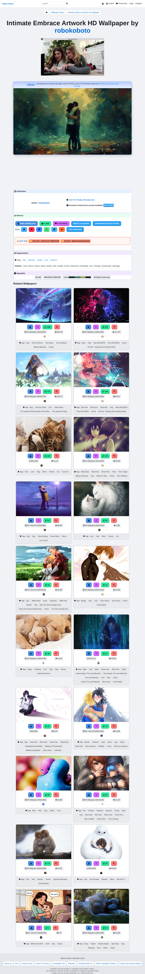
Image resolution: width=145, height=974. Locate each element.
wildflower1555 (50, 465)
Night (85, 669)
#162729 (72, 277)
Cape (103, 742)
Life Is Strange (113, 819)
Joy (91, 266)
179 (48, 391)
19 (48, 726)
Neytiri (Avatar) (103, 944)
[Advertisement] (72, 171)
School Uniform (37, 343)
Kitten (45, 472)
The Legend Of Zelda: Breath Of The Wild (34, 411)
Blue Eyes (94, 407)
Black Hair (95, 472)
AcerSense (108, 873)
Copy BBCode (75, 229)
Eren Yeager (123, 472)
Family (60, 944)
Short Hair (103, 407)
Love (32, 472)
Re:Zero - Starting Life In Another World (101, 347)
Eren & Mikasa (122, 476)
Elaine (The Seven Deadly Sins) (30, 609)
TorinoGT (108, 937)
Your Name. (49, 343)
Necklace (100, 810)
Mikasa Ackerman (82, 476)
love (46, 260)
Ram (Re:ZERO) (99, 343)
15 (106, 585)
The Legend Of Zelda (59, 411)
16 (48, 585)
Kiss (25, 266)
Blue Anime (106, 682)
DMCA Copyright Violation (105, 964)
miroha (50, 873)
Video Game (58, 407)
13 (106, 726)
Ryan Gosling (43, 536)
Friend (67, 266)
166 (106, 391)
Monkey (40, 879)
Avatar (112, 948)
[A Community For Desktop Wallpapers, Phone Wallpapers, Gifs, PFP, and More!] (46, 12)
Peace (37, 266)
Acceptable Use (58, 964)
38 (48, 654)
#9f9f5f (83, 277)
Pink (39, 810)
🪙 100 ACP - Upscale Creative (44, 241)
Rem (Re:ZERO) (113, 343)
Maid (83, 343)
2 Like (46, 224)
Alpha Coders (8, 4)
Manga (83, 601)
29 (106, 863)
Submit (111, 3)
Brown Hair (105, 472)
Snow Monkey (44, 883)
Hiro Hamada (94, 879)
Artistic (52, 810)
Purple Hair (54, 742)
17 (106, 928)
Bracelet (109, 810)
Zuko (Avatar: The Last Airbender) (115, 673)
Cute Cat (65, 472)
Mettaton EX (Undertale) (53, 746)
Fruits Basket (101, 605)
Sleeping (37, 669)
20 (106, 795)
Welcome (74, 266)
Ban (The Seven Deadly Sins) (50, 605)
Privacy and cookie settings (130, 964)
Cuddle (60, 266)
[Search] (67, 3)
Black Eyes (85, 472)
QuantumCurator (50, 937)
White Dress (36, 601)
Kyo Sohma (116, 601)
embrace (31, 260)
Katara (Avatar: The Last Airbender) (88, 673)
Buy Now (108, 205)
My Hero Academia (120, 746)
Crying (116, 810)
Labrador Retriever (43, 673)
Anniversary (106, 266)
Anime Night (117, 682)
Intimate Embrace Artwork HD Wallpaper (83, 12)
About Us (8, 964)
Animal (51, 472)
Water (97, 669)
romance (53, 260)
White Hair (63, 601)
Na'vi (99, 948)
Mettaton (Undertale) (33, 750)
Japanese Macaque (60, 879)
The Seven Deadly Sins (59, 609)
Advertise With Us (85, 964)
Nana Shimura (90, 746)
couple (39, 260)
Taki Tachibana (61, 343)
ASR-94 (50, 401)
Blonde (29, 605)
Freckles (91, 810)
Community (122, 3)
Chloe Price (119, 815)
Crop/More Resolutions (107, 224)
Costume (95, 742)
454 (106, 327)
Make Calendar (81, 224)
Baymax (104, 879)
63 (48, 520)
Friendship (84, 266)
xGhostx (108, 804)
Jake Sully (115, 944)
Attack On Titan (101, 476)
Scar (27, 601)
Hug (27, 343)
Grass (86, 944)
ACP (21, 241)
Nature (93, 944)
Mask (124, 669)
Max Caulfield (89, 819)
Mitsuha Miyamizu (40, 347)
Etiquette (71, 964)
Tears (114, 472)
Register (138, 3)
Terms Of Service (42, 964)
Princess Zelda (40, 407)
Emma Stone (54, 536)
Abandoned (50, 663)
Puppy (29, 669)
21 (106, 654)
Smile (122, 742)
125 (106, 456)
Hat (84, 810)
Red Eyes (53, 601)
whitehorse (50, 804)
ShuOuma (50, 594)
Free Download (27, 224)
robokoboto (72, 30)
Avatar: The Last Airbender (90, 682)
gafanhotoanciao (108, 663)
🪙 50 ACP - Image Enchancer (76, 241)
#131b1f (88, 277)
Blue (108, 677)
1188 (48, 327)
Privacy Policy (27, 964)
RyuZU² (50, 336)
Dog (51, 669)
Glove (110, 742)
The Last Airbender (91, 677)
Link (50, 407)
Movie (31, 266)
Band (43, 266)
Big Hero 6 (120, 879)
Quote (49, 266)
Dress (45, 601)
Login (131, 3)
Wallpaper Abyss (57, 12)
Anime (51, 347)
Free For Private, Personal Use (81, 200)
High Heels (64, 742)
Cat (58, 472)
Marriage (116, 266)
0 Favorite (62, 224)
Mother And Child (37, 944)
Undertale (57, 750)
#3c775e (77, 277)
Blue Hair (84, 407)
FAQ (16, 964)
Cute (26, 472)
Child (47, 944)
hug (24, 260)
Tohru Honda (104, 601)
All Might (101, 746)
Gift (54, 266)
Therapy (97, 266)
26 (106, 520)
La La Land (44, 540)
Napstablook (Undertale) (33, 746)
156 (48, 456)
